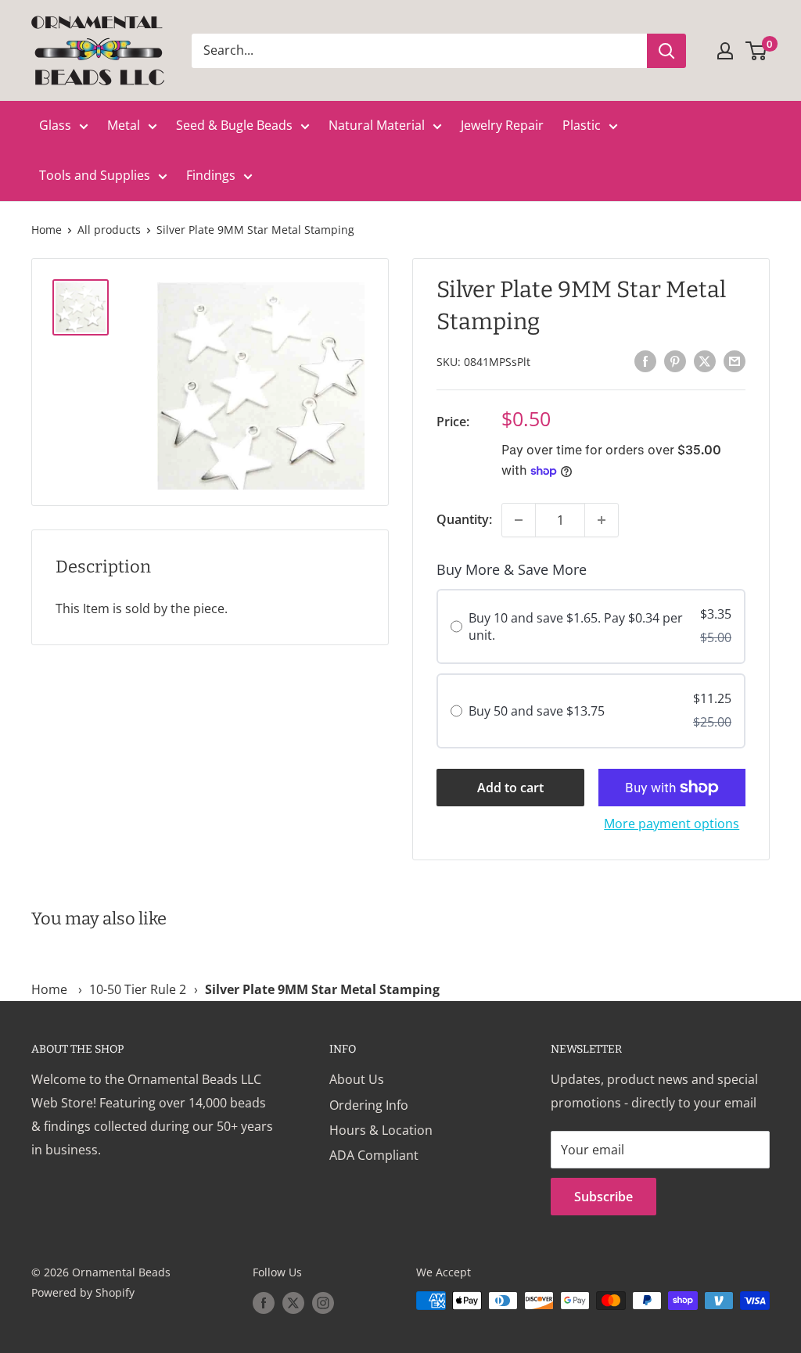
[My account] (725, 50)
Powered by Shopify (83, 1292)
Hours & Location (381, 1130)
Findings (210, 175)
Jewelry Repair (502, 125)
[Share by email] (734, 360)
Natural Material (377, 125)
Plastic (581, 125)
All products (109, 229)
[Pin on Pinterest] (675, 360)
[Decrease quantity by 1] (518, 520)
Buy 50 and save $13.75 (537, 711)
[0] (757, 50)
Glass (55, 125)
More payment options (671, 823)
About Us (356, 1079)
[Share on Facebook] (645, 360)
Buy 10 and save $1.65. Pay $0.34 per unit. (576, 626)
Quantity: (464, 519)
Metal (123, 125)
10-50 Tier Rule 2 (137, 989)
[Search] (666, 51)
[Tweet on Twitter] (705, 360)
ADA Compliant (373, 1155)
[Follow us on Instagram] (323, 1302)
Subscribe (603, 1196)
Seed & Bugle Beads (234, 125)
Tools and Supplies (94, 175)
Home (46, 229)
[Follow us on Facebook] (264, 1302)
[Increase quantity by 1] (601, 520)
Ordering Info (368, 1105)
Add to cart (510, 787)
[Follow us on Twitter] (293, 1302)
